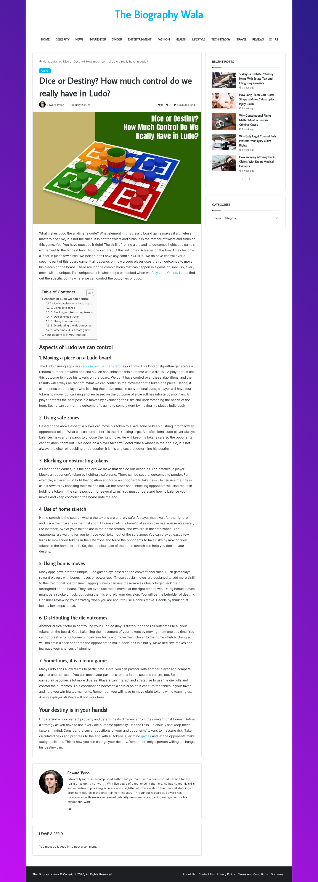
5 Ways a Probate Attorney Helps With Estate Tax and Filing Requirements (256, 78)
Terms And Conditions (253, 874)
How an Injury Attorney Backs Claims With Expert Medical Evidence (257, 161)
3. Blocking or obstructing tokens (72, 312)
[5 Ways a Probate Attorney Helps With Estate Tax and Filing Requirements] (224, 80)
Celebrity (62, 39)
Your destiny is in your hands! (65, 334)
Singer (117, 39)
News (79, 39)
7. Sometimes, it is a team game (70, 330)
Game (57, 61)
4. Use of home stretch (65, 316)
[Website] (70, 808)
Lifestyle (198, 39)
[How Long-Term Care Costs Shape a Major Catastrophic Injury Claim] (224, 101)
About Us (189, 874)
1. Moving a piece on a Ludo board (71, 303)
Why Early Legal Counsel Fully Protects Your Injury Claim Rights (257, 140)
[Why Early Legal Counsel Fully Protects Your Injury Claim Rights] (224, 142)
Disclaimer (277, 874)
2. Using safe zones (63, 307)
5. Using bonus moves (65, 321)
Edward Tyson (78, 772)
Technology (220, 39)
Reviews (258, 39)
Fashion (164, 39)
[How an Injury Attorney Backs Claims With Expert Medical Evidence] (224, 163)
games (146, 736)
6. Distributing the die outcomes (71, 325)
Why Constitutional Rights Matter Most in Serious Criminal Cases (255, 120)
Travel (241, 39)
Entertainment (140, 39)
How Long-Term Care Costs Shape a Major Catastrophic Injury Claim (257, 99)
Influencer (98, 39)
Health (181, 39)
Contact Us (206, 874)
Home (45, 39)
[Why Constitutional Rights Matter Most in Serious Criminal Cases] (224, 121)
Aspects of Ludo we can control (66, 298)
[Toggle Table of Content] (88, 292)
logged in (63, 846)
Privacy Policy (226, 874)
